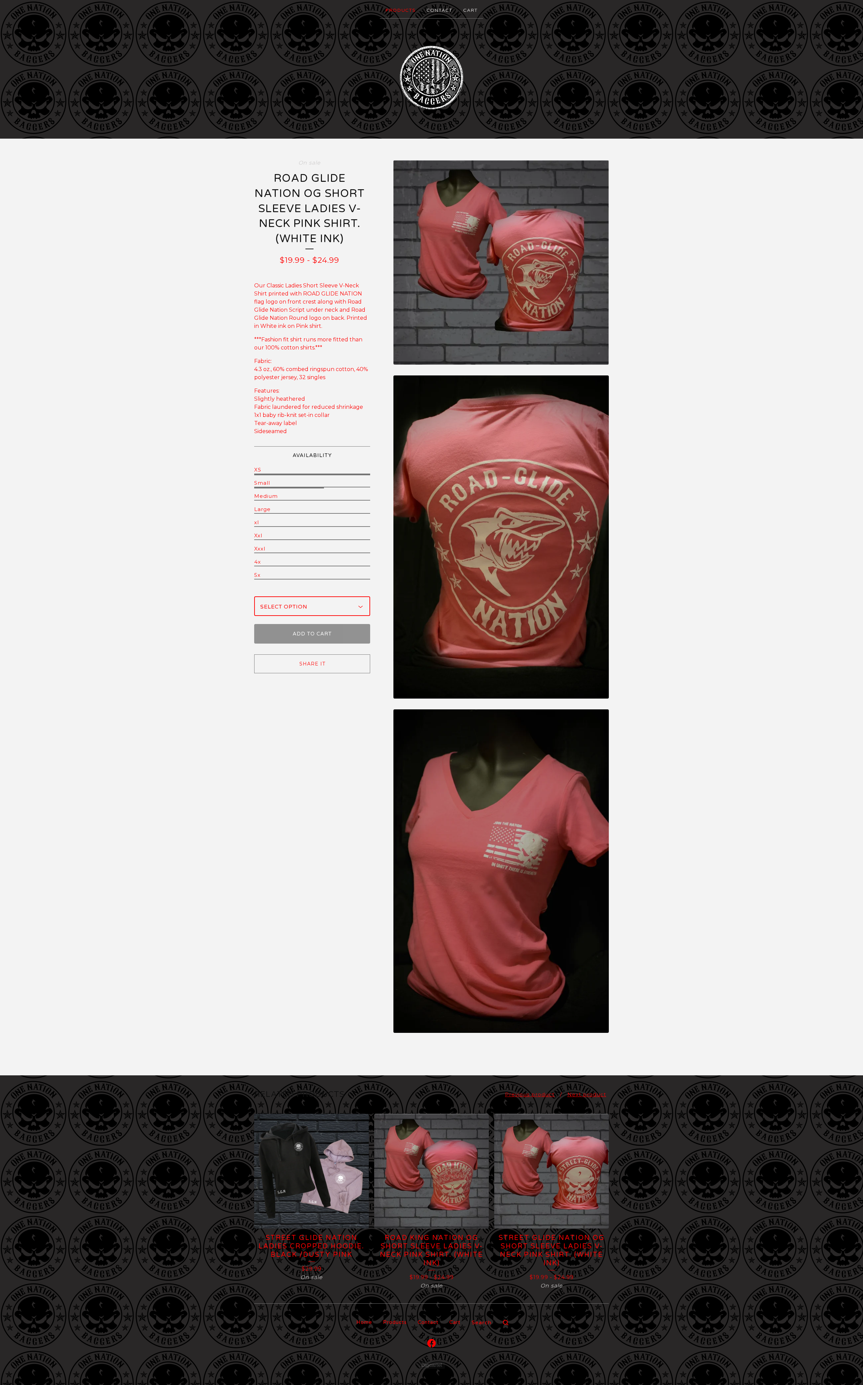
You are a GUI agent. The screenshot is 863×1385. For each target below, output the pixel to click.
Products (400, 10)
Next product (586, 1094)
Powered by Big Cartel (431, 1365)
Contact (439, 10)
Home (364, 1322)
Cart (470, 10)
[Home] (431, 78)
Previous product (530, 1094)
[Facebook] (431, 1343)
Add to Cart (312, 634)
